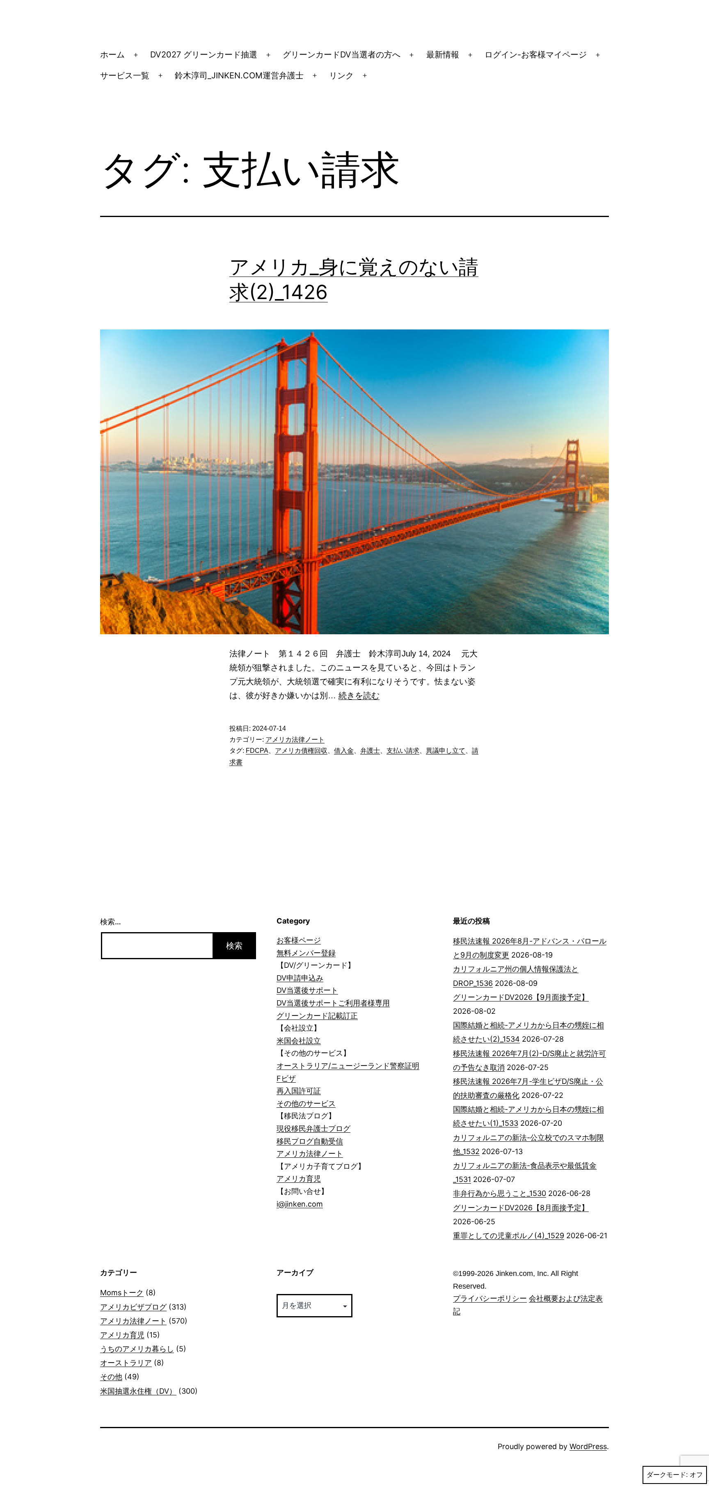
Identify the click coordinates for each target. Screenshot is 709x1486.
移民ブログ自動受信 (310, 1141)
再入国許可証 (299, 1090)
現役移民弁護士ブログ (313, 1128)
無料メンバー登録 (306, 953)
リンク (341, 75)
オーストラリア (126, 1362)
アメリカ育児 (299, 1178)
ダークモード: (667, 1474)
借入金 (344, 750)
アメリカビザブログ (133, 1307)
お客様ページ (299, 940)
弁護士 (370, 750)
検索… (110, 921)
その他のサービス (306, 1103)
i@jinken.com (300, 1204)
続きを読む (359, 695)
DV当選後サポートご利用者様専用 (333, 1003)
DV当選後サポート (307, 990)
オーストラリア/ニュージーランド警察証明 (348, 1065)
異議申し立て (445, 750)
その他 (111, 1376)
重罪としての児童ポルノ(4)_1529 (508, 1235)
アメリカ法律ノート (295, 739)
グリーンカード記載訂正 (317, 1015)
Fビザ (286, 1078)
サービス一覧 (124, 75)
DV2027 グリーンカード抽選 (203, 54)
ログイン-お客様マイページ (536, 54)
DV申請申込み (300, 978)
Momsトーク (122, 1292)
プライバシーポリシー (490, 1298)
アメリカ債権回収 (301, 750)
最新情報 (442, 54)
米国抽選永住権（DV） (138, 1391)
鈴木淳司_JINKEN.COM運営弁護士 (239, 75)
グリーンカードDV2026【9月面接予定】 (521, 997)
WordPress (588, 1446)
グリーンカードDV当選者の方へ (341, 54)
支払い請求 (403, 750)
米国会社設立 (299, 1040)
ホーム (112, 54)
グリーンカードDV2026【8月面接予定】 (521, 1207)
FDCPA (257, 750)
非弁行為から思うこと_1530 (499, 1193)
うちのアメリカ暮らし (137, 1348)
